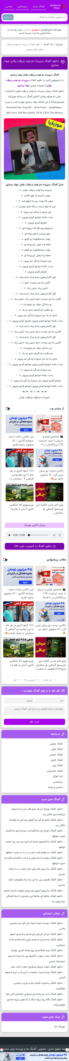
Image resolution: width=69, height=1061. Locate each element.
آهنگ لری (58, 765)
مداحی (8, 6)
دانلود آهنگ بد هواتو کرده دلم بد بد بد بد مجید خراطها (34, 852)
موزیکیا (59, 44)
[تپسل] (2, 1050)
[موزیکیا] (57, 6)
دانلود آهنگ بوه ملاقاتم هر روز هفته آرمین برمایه (37, 950)
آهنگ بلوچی (56, 743)
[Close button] (67, 1050)
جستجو (8, 17)
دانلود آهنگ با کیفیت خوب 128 (33, 546)
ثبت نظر (34, 722)
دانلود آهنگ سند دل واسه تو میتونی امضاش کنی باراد (34, 994)
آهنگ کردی (57, 760)
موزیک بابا (59, 1026)
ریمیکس (22, 6)
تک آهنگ (48, 44)
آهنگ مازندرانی (55, 771)
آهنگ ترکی (57, 749)
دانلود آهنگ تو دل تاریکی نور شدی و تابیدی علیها (36, 934)
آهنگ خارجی (56, 754)
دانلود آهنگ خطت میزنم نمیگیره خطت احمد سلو (37, 967)
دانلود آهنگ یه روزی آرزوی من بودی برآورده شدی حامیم (33, 890)
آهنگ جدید (39, 6)
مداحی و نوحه (55, 787)
